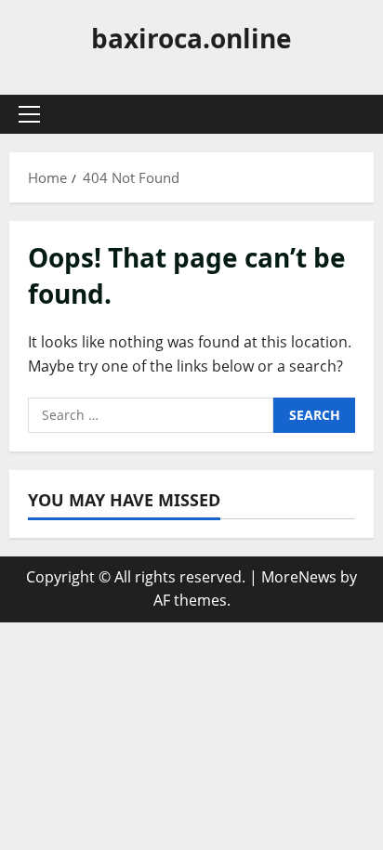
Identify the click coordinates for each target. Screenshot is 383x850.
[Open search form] (350, 114)
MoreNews (299, 577)
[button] (29, 114)
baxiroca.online (191, 38)
